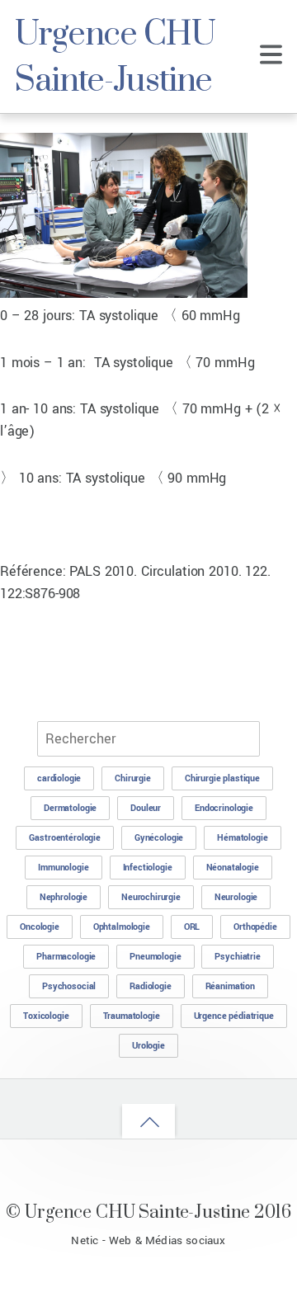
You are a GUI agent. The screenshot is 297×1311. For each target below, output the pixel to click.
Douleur (145, 808)
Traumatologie (131, 1016)
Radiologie (151, 986)
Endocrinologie (224, 808)
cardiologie (59, 778)
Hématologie (242, 838)
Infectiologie (147, 867)
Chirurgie (133, 778)
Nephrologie (63, 897)
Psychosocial (69, 986)
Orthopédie (255, 927)
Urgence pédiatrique (234, 1016)
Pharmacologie (66, 956)
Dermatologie (70, 808)
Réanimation (230, 986)
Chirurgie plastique (222, 778)
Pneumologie (155, 956)
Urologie (148, 1046)
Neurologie (236, 897)
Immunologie (63, 867)
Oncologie (39, 927)
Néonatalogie (232, 867)
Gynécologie (158, 838)
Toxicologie (45, 1016)
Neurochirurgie (151, 897)
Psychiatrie (237, 956)
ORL (192, 927)
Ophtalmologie (121, 927)
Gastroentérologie (65, 838)
